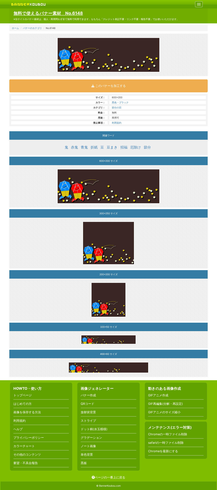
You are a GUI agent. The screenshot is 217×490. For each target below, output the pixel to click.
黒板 (84, 463)
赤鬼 (74, 147)
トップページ (22, 395)
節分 (147, 147)
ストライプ (88, 420)
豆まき (112, 147)
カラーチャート (24, 446)
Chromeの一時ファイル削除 (167, 434)
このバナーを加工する (110, 86)
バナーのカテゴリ (32, 28)
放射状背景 (88, 412)
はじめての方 (22, 403)
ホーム (15, 28)
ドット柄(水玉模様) (94, 429)
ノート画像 (88, 446)
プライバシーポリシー (28, 437)
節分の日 (116, 107)
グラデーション (91, 437)
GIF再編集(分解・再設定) (165, 403)
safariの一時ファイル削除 (166, 442)
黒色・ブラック (120, 102)
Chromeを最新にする (163, 451)
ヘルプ (18, 429)
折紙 (94, 147)
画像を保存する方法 (27, 412)
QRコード (87, 403)
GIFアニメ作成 (158, 395)
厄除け (135, 147)
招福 (123, 147)
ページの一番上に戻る (110, 477)
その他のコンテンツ (27, 454)
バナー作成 (88, 395)
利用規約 (116, 122)
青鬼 (84, 147)
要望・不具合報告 (25, 463)
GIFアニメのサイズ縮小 (164, 412)
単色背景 (87, 454)
